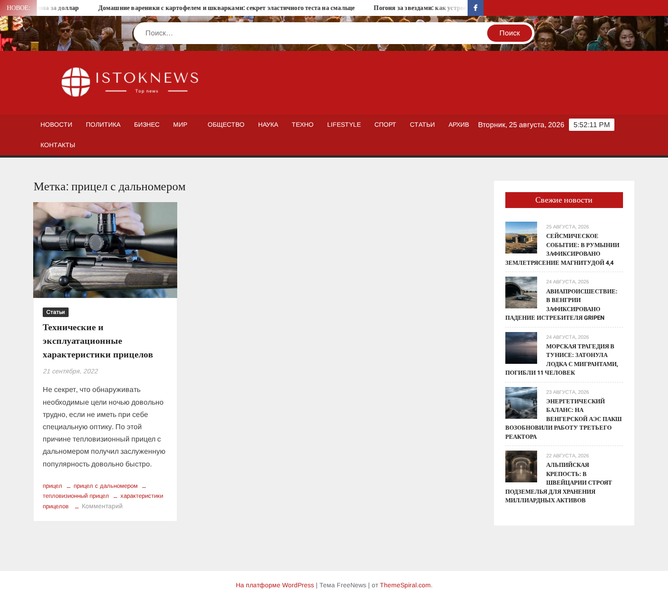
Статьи (422, 124)
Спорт (385, 124)
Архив (459, 124)
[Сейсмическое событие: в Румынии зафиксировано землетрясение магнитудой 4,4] (521, 237)
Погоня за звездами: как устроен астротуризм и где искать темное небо (466, 8)
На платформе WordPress (275, 585)
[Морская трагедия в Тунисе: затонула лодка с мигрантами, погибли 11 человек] (521, 347)
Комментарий (102, 506)
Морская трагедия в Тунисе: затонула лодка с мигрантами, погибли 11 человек (561, 359)
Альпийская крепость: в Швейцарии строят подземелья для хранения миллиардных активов (558, 483)
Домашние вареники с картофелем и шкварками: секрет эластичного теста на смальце (214, 8)
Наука (268, 124)
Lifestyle (344, 124)
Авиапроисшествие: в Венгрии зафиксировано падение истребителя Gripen (561, 304)
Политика (103, 124)
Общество (226, 124)
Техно (303, 124)
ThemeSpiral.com (405, 585)
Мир (180, 124)
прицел (52, 485)
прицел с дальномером (106, 485)
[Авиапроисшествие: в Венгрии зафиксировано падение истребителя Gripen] (521, 292)
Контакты (57, 145)
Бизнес (147, 124)
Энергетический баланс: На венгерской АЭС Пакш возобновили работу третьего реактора (563, 419)
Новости (56, 124)
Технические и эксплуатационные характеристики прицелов (98, 341)
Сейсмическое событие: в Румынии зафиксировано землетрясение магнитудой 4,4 (562, 249)
